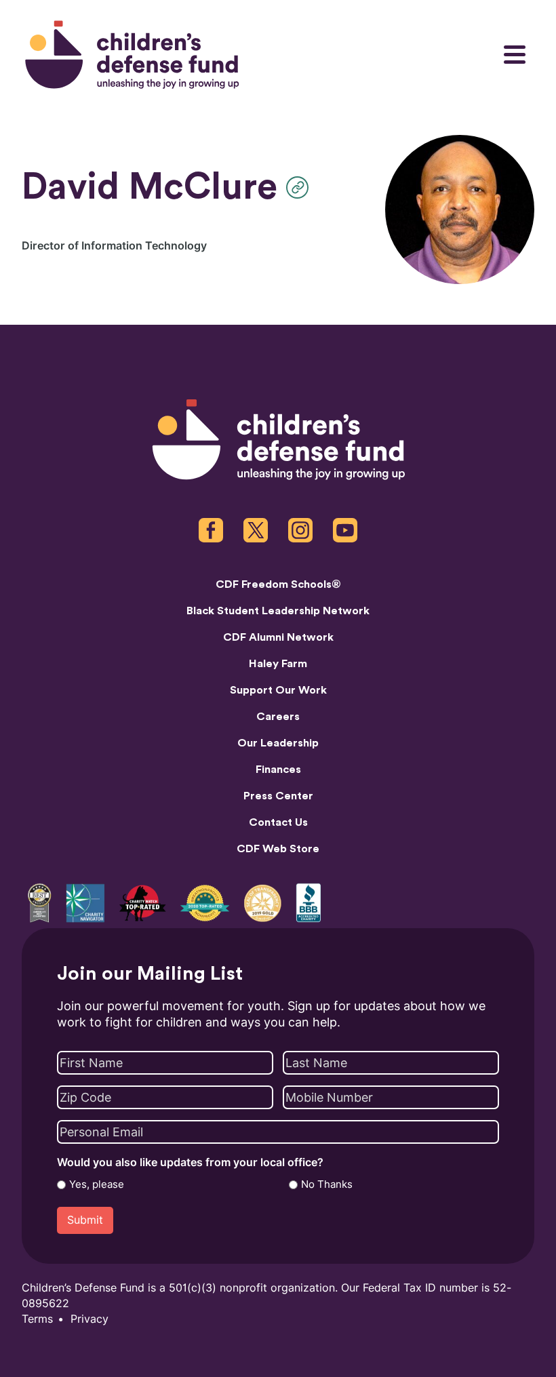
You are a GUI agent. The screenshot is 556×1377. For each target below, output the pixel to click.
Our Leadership (278, 743)
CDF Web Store (278, 848)
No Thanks (327, 1184)
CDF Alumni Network (278, 637)
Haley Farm (278, 663)
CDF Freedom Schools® (278, 584)
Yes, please (96, 1184)
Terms (37, 1319)
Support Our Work (278, 690)
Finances (278, 769)
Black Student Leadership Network (278, 610)
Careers (278, 716)
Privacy (89, 1319)
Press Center (278, 796)
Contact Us (278, 822)
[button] (300, 187)
